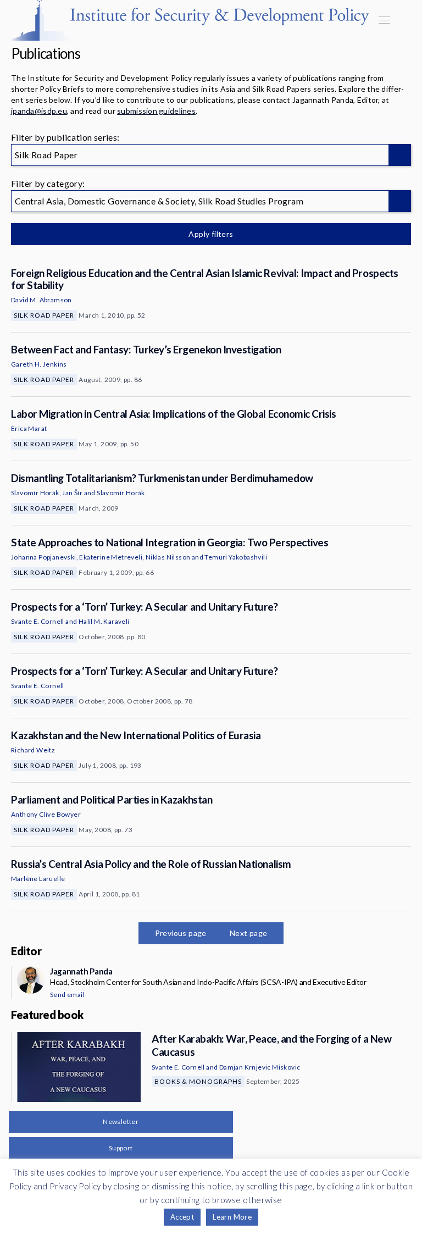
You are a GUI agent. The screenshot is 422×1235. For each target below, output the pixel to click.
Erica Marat (29, 428)
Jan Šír (72, 493)
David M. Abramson (41, 300)
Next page (249, 933)
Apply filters (210, 234)
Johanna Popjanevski (43, 557)
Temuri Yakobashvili (235, 557)
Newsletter (120, 1121)
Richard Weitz (33, 750)
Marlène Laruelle (38, 878)
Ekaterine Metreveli (110, 557)
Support (121, 1148)
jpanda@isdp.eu (39, 110)
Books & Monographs (198, 1081)
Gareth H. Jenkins (39, 364)
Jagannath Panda (81, 971)
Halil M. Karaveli (104, 621)
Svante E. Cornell (37, 621)
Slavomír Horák (35, 493)
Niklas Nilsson (168, 557)
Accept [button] (182, 1216)
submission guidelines (156, 110)
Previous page (181, 933)
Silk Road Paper (44, 315)
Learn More (232, 1216)
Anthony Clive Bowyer (46, 814)
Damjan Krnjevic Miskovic (260, 1067)
